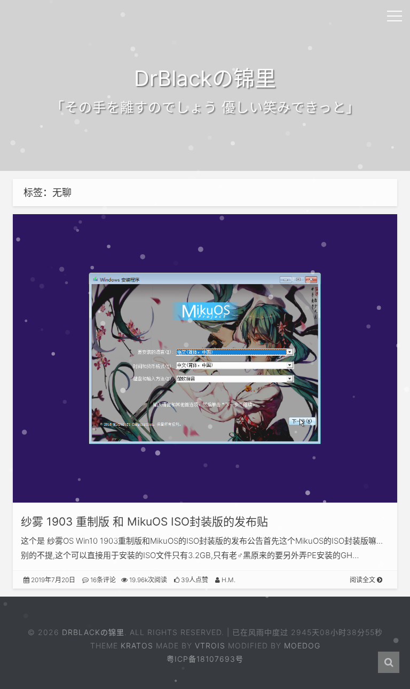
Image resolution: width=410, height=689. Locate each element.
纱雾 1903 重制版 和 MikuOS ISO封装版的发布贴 (144, 521)
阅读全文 (363, 580)
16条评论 (102, 580)
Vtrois (210, 645)
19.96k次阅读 (147, 580)
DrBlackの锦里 (93, 632)
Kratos (137, 645)
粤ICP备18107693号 (205, 658)
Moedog (302, 645)
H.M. (227, 580)
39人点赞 (193, 580)
